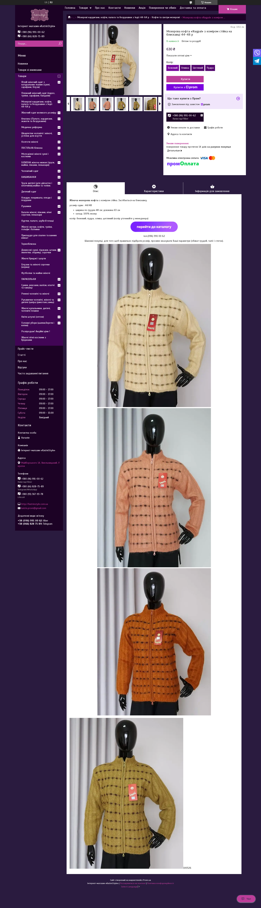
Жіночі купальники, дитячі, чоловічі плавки (35, 309)
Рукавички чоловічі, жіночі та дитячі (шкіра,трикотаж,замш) (37, 301)
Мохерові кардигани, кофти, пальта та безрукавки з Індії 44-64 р (113, 17)
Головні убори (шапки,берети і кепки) (37, 324)
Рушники (26, 206)
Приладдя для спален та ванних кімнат (39, 236)
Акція (142, 8)
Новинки (129, 8)
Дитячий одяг (28, 191)
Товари (83, 8)
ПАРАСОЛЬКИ (28, 279)
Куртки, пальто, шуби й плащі (37, 220)
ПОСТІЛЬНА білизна (31, 147)
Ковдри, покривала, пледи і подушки (36, 199)
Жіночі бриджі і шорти (33, 258)
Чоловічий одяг (29, 170)
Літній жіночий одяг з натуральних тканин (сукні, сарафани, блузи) (35, 85)
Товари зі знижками (30, 69)
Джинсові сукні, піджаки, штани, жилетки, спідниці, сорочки (39, 251)
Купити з (179, 87)
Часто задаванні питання (33, 373)
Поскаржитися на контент (133, 883)
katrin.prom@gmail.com (33, 508)
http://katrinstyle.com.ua (34, 503)
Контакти (114, 8)
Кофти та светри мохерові (166, 17)
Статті (21, 355)
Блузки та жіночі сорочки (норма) (35, 266)
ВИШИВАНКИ (28, 177)
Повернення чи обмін (162, 8)
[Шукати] (60, 44)
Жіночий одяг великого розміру (38, 112)
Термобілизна (28, 243)
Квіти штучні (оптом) (32, 316)
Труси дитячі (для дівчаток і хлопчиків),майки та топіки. (36, 184)
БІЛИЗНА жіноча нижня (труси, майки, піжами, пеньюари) (38, 163)
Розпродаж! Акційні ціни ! (35, 331)
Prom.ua (147, 880)
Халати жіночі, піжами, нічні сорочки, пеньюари (36, 213)
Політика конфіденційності (160, 883)
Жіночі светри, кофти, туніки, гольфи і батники (36, 228)
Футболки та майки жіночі (35, 273)
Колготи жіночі (29, 141)
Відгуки (22, 367)
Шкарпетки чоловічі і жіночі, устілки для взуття (36, 134)
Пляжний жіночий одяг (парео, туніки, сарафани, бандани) (38, 94)
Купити (185, 79)
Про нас (100, 8)
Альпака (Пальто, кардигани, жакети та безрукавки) (37, 120)
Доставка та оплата (193, 8)
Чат (249, 898)
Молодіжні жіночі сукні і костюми (34, 155)
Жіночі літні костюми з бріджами (33, 338)
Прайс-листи (25, 348)
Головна (70, 8)
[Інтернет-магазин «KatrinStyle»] (39, 15)
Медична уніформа (31, 127)
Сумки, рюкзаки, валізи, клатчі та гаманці (38, 286)
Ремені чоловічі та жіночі (35, 293)
